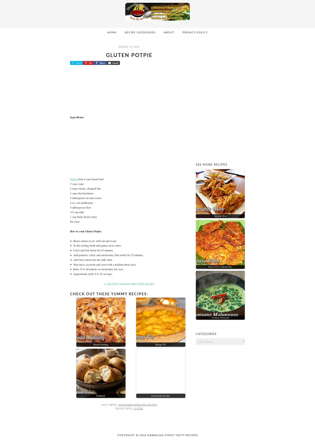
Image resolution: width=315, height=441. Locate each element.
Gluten (73, 179)
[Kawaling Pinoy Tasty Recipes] (157, 21)
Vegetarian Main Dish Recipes (137, 405)
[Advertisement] (129, 91)
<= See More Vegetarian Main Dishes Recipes (129, 283)
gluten (138, 409)
